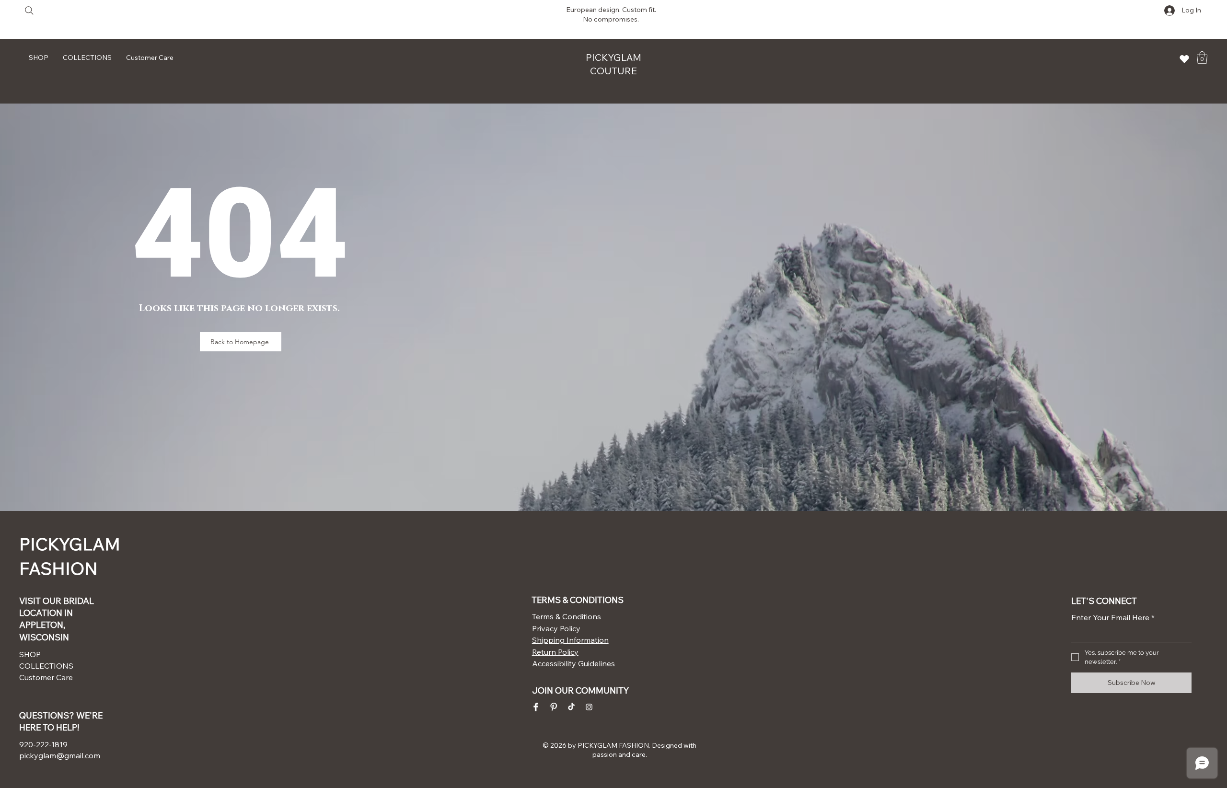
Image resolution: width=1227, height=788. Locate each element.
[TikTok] (571, 707)
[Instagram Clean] (589, 707)
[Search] (29, 10)
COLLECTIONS (46, 666)
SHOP (30, 654)
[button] (1202, 57)
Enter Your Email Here (1113, 617)
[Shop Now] (1184, 58)
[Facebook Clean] (536, 707)
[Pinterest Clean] (553, 707)
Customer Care (46, 677)
